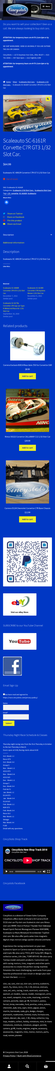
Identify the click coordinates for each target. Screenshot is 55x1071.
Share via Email (14, 224)
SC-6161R (23, 193)
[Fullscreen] (48, 871)
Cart (46, 1066)
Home (8, 82)
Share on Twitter (15, 213)
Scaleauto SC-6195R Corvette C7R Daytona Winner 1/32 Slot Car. (36, 290)
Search (27, 1066)
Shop (15, 82)
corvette (14, 193)
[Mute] (44, 871)
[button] (48, 99)
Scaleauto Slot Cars (27, 82)
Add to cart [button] (27, 376)
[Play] (6, 871)
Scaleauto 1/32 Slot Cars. (23, 190)
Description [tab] (8, 234)
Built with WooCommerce (29, 1055)
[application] (27, 860)
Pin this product (14, 220)
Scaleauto (32, 193)
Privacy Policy (9, 1055)
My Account (9, 1066)
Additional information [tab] (13, 242)
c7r (9, 193)
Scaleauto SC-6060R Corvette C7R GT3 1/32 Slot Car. (14, 290)
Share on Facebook (15, 217)
